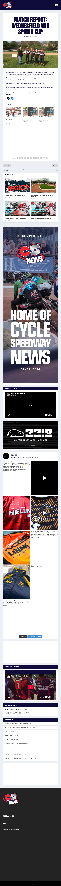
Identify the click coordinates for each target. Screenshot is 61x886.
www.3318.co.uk (6, 823)
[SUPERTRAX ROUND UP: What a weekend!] (43, 208)
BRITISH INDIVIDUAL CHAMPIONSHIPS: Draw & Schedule (13, 118)
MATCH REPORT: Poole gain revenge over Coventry (42, 196)
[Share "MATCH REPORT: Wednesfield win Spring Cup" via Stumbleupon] (40, 158)
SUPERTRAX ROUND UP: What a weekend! (41, 218)
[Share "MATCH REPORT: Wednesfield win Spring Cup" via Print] (47, 158)
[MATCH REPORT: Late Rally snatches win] (17, 208)
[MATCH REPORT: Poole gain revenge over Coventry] (43, 185)
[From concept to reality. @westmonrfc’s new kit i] (44, 513)
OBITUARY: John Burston (11, 739)
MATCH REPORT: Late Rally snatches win (15, 218)
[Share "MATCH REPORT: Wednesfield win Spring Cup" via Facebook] (18, 158)
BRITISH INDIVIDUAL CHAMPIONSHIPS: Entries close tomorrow (21, 747)
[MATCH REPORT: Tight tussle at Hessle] (17, 185)
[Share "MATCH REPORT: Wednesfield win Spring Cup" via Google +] (24, 158)
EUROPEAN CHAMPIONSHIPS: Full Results (16, 755)
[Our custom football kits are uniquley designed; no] (44, 478)
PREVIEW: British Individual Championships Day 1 (18, 723)
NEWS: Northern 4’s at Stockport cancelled (16, 743)
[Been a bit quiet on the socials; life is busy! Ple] (16, 582)
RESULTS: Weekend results (12, 751)
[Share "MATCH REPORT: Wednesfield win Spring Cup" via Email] (44, 158)
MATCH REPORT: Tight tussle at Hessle (15, 195)
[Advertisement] (30, 138)
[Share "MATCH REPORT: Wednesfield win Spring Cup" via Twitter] (21, 158)
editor (29, 36)
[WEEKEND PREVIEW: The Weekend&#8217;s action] (30, 111)
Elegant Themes (28, 882)
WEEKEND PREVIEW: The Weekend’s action (30, 117)
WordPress (39, 882)
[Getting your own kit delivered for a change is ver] (16, 617)
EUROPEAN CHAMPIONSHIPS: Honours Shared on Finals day (21, 759)
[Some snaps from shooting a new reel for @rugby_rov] (16, 478)
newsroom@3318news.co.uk (21, 712)
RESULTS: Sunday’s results (12, 735)
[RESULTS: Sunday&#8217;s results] (46, 111)
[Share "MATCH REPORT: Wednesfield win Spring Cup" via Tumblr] (28, 158)
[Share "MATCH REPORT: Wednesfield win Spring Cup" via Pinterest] (31, 158)
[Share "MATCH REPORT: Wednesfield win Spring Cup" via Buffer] (37, 158)
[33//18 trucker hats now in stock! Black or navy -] (44, 547)
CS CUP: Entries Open (10, 731)
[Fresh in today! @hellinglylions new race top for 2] (16, 513)
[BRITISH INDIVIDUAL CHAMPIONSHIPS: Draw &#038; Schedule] (13, 111)
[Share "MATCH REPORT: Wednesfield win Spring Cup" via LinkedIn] (34, 158)
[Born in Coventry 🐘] (44, 582)
